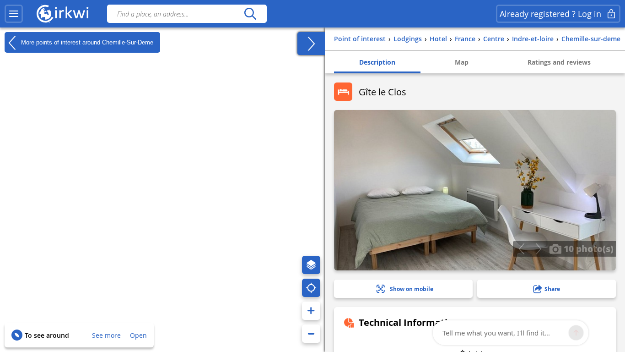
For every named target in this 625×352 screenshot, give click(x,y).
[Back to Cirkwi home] (63, 14)
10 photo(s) (587, 248)
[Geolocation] (311, 288)
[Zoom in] (311, 311)
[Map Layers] (311, 265)
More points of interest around (86, 41)
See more (106, 335)
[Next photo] (538, 249)
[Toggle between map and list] (311, 43)
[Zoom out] (311, 333)
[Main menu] (14, 14)
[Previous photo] (521, 249)
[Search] (250, 13)
